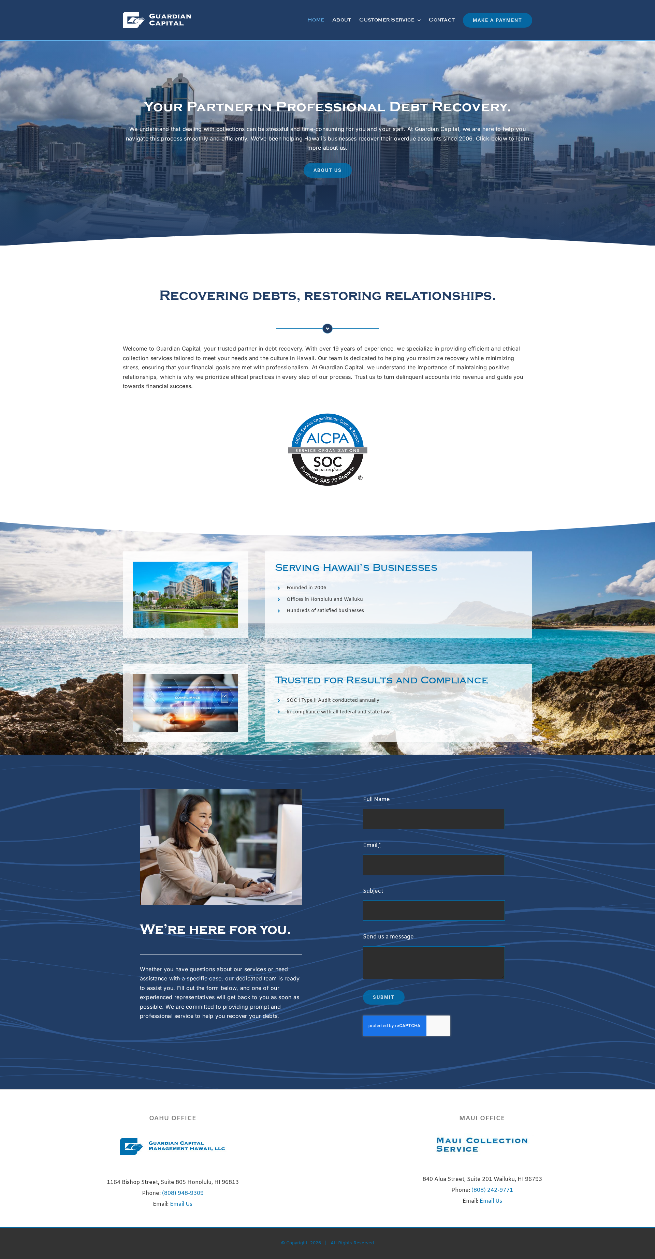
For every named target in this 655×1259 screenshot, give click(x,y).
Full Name (376, 799)
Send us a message (388, 936)
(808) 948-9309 (183, 1193)
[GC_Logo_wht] (157, 14)
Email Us (181, 1204)
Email (372, 845)
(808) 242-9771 (492, 1190)
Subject (373, 891)
